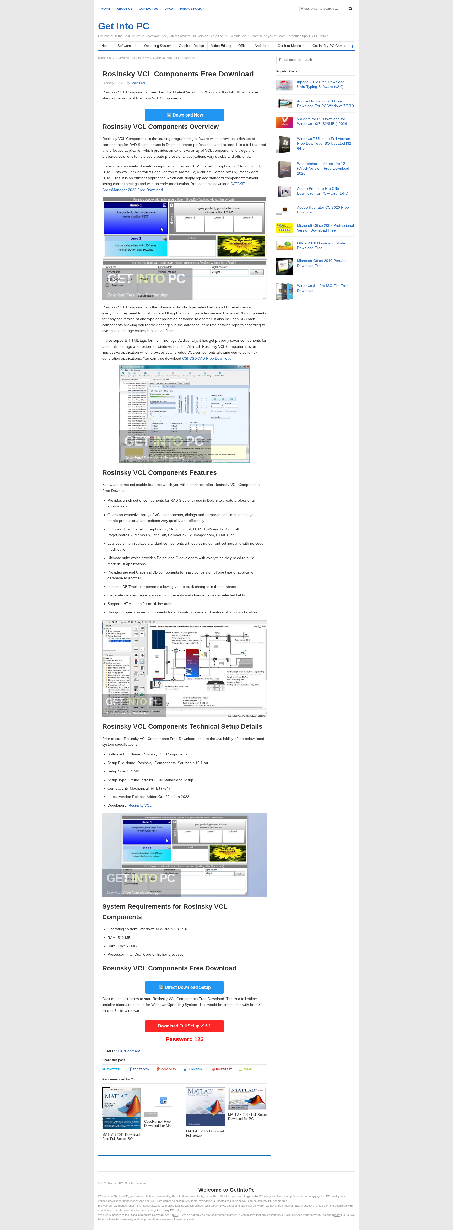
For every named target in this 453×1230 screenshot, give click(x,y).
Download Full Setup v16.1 (184, 1026)
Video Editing (221, 46)
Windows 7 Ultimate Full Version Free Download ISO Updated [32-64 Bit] (325, 143)
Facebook (141, 1069)
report (336, 1214)
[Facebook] (352, 46)
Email (248, 1069)
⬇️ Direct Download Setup (185, 987)
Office (242, 46)
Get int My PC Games (329, 46)
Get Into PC (115, 1183)
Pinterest (224, 1069)
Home (105, 8)
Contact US (148, 8)
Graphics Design (191, 46)
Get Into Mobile (289, 46)
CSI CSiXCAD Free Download (206, 358)
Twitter (113, 1069)
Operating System (158, 46)
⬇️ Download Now (184, 115)
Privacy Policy (192, 8)
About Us (124, 8)
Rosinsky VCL (140, 805)
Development (119, 57)
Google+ (168, 1069)
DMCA (169, 8)
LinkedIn (195, 1069)
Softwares (125, 46)
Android (260, 46)
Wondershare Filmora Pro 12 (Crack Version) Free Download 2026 (323, 168)
